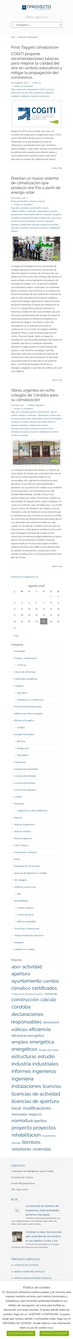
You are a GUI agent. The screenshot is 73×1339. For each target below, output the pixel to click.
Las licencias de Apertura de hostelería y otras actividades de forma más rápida (42, 1210)
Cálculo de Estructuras (25, 672)
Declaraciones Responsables (28, 706)
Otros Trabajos (21, 845)
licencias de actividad (49, 224)
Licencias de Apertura (24, 783)
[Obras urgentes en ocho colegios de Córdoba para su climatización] (36, 453)
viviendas (24, 435)
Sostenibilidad (21, 901)
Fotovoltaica (23, 755)
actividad (25, 208)
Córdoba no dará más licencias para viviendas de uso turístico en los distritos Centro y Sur (43, 1236)
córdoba (53, 211)
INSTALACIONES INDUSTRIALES (29, 1271)
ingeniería (49, 221)
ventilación (15, 96)
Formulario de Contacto (22, 1177)
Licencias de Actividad (25, 776)
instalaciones (26, 224)
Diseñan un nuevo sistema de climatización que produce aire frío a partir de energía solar (36, 185)
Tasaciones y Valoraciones (27, 928)
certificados (32, 211)
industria (22, 221)
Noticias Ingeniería (36, 405)
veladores (15, 435)
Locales (18, 797)
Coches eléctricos (25, 915)
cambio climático (18, 211)
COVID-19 (36, 83)
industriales (31, 221)
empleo (20, 1042)
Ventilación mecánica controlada (35, 96)
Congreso (18, 686)
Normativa (19, 804)
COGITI (42, 89)
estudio (14, 221)
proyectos (43, 228)
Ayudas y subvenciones (25, 658)
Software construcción (25, 887)
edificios (39, 214)
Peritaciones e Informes (25, 852)
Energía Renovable (30, 218)
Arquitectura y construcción (30, 700)
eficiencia (47, 214)
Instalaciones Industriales (26, 769)
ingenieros (15, 224)
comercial (50, 993)
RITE (31, 93)
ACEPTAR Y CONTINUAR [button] (54, 1333)
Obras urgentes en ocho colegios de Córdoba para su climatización (34, 395)
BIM (19, 894)
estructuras (56, 218)
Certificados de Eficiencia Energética (27, 994)
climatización (32, 89)
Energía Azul (23, 748)
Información (20, 762)
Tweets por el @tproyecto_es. (25, 577)
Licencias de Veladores (25, 790)
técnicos (14, 231)
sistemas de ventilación (43, 93)
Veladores (19, 942)
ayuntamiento (35, 208)
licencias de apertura (20, 228)
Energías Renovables (24, 734)
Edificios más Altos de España (28, 714)
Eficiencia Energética (20, 201)
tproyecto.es (36, 7)
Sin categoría (20, 880)
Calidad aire (21, 89)
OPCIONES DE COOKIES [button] (21, 1333)
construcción (55, 415)
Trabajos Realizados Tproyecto (28, 935)
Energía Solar (44, 218)
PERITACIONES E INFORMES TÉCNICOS (32, 1278)
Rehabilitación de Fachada (27, 866)
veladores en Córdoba (24, 949)
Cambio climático (25, 908)
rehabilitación (54, 228)
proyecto (25, 432)
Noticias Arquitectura (24, 824)
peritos (40, 1121)
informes (40, 221)
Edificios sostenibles (26, 921)
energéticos (16, 218)
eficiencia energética (28, 1036)
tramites (16, 1143)
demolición (51, 1022)
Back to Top (57, 168)
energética (56, 214)
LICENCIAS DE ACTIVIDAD (26, 1265)
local (51, 428)
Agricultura (22, 693)
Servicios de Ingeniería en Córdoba (30, 873)
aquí (50, 1327)
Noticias (18, 818)
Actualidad (19, 651)
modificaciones (37, 1108)
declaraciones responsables (23, 214)
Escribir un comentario (23, 86)
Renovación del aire (19, 93)
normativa (34, 228)
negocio (35, 1114)
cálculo (45, 208)
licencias (35, 224)
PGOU (17, 859)
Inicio (13, 37)
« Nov (16, 636)
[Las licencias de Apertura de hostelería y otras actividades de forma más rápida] (17, 1210)
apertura (33, 412)
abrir (18, 208)
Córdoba (21, 727)
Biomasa (21, 741)
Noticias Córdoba (37, 201)
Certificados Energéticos (25, 679)
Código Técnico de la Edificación (32, 811)
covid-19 (49, 89)
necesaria (19, 1114)
